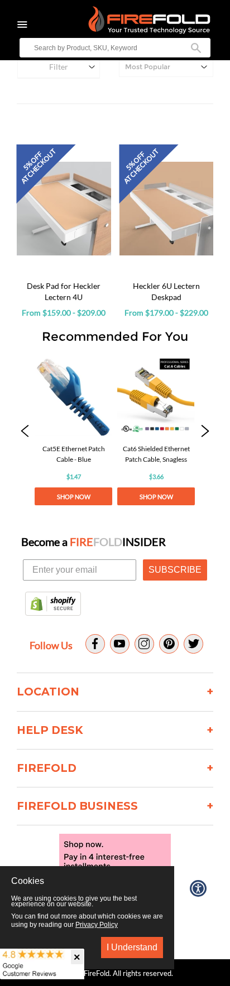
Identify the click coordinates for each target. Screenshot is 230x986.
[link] (73, 432)
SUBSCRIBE (175, 569)
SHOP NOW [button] (73, 496)
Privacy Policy (96, 925)
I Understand (132, 947)
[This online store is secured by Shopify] (53, 604)
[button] (24, 432)
